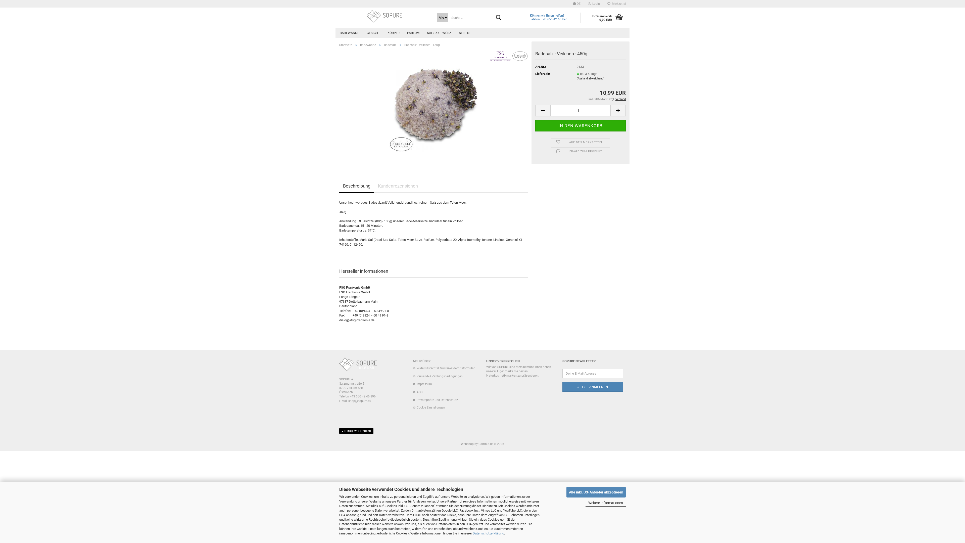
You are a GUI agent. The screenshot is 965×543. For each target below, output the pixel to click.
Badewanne (349, 33)
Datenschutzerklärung (488, 533)
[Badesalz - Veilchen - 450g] (433, 107)
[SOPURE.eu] (384, 16)
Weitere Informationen (605, 503)
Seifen (464, 33)
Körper (394, 33)
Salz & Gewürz (439, 33)
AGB (419, 392)
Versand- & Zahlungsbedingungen (440, 376)
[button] (576, 4)
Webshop (467, 444)
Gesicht (373, 33)
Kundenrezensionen (398, 186)
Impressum (424, 384)
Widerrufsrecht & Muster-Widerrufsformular (446, 368)
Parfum (413, 33)
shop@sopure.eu (359, 401)
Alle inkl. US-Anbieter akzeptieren (596, 492)
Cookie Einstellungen (431, 407)
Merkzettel (618, 4)
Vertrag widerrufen (356, 431)
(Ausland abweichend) (590, 78)
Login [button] (595, 4)
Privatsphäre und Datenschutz (437, 400)
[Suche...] (498, 17)
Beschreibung (356, 186)
